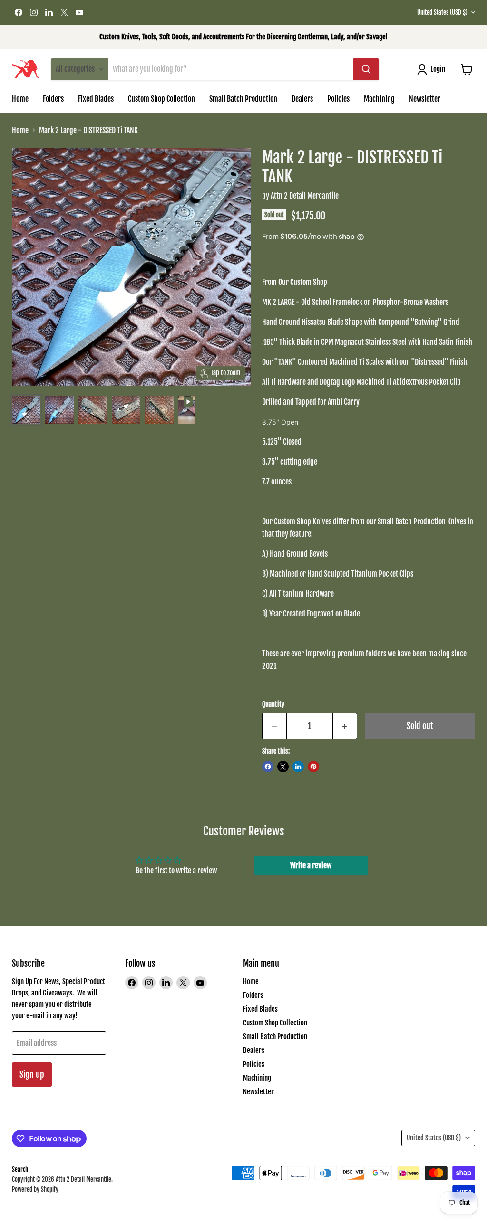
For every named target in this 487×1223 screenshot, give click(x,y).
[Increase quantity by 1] (345, 726)
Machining (379, 99)
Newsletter (424, 99)
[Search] (366, 69)
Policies (338, 99)
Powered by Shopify (35, 1189)
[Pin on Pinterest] (313, 766)
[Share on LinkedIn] (298, 766)
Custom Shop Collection (161, 99)
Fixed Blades (96, 99)
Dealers (302, 99)
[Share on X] (283, 766)
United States (442, 12)
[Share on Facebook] (267, 766)
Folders (53, 99)
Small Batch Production (243, 99)
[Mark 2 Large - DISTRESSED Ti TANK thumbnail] (26, 410)
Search (20, 1169)
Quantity (273, 704)
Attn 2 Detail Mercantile (305, 195)
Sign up (31, 1074)
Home (20, 99)
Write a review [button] (310, 865)
